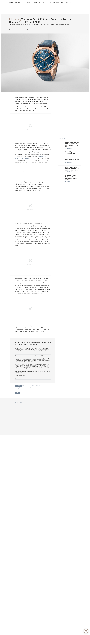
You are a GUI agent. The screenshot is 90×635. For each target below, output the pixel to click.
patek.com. (47, 331)
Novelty (17, 388)
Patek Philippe (18, 385)
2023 (25, 385)
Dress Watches (32, 385)
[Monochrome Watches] (14, 2)
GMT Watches (41, 385)
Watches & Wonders (26, 388)
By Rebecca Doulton (22, 29)
